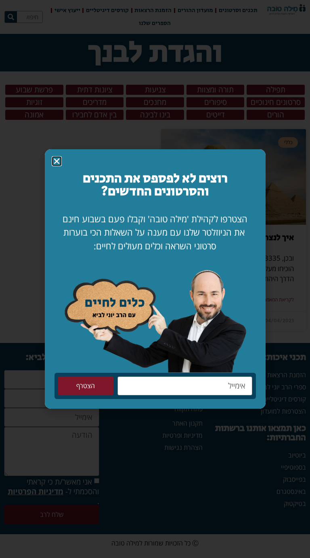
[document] (155, 279)
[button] (57, 161)
